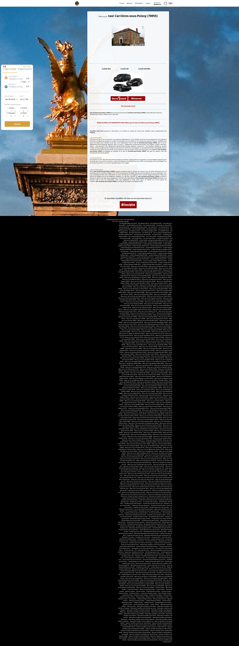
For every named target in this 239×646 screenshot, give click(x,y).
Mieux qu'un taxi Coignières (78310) (142, 307)
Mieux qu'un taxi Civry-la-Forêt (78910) (141, 305)
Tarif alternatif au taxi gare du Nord (161, 528)
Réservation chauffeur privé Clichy (147, 615)
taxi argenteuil (124, 251)
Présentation (139, 3)
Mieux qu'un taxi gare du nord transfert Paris (139, 462)
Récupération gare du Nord (156, 516)
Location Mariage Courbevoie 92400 (152, 244)
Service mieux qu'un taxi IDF (143, 563)
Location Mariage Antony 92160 (140, 246)
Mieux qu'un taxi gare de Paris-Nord (130, 458)
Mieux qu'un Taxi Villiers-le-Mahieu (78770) (138, 453)
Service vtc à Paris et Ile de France (130, 544)
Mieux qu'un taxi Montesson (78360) (152, 386)
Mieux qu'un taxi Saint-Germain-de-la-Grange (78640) (147, 417)
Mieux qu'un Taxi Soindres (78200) (143, 430)
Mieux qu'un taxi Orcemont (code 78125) (150, 395)
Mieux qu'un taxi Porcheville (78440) (134, 404)
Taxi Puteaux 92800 (151, 229)
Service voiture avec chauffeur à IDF (161, 563)
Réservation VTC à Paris (128, 537)
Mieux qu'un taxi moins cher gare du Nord (142, 479)
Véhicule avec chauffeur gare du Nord (135, 515)
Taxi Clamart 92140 (164, 227)
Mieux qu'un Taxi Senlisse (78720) (133, 432)
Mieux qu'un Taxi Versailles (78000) (149, 445)
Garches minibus (140, 591)
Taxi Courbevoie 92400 (149, 225)
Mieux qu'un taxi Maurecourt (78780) (134, 371)
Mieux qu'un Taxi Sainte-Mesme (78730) (151, 427)
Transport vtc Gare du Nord (158, 505)
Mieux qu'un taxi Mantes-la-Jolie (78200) (153, 363)
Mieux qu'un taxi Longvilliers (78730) (144, 359)
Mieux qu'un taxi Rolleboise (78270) (148, 412)
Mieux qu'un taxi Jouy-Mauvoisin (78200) (135, 352)
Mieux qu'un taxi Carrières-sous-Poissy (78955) (133, 296)
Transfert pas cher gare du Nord (150, 520)
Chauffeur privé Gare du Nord (129, 500)
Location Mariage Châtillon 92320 (158, 255)
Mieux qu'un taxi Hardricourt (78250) (146, 343)
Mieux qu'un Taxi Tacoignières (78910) (141, 434)
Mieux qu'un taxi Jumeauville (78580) (158, 352)
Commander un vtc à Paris (136, 541)
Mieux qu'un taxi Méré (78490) (159, 373)
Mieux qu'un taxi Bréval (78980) (135, 292)
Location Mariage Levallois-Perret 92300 (160, 246)
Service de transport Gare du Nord (144, 509)
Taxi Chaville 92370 (137, 238)
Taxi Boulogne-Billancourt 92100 (128, 223)
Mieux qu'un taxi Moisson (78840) (146, 382)
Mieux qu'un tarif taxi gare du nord (129, 485)
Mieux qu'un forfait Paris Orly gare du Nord (133, 492)
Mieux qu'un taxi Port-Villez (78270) (154, 404)
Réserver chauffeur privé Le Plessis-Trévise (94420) (137, 632)
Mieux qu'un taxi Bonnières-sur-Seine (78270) (135, 289)
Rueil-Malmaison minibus (153, 591)
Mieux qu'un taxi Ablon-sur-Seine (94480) (145, 576)
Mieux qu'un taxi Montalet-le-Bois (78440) (156, 384)
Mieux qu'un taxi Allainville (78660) (148, 268)
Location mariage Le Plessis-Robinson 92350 (155, 261)
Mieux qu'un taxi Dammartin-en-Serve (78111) (142, 313)
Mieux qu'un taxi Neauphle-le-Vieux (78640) (143, 391)
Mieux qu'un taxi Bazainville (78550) (141, 275)
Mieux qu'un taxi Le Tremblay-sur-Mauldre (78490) (142, 442)
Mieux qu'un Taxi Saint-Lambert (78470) (142, 421)
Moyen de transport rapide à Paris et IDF (153, 574)
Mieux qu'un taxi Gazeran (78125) (155, 333)
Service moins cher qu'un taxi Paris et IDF (160, 569)
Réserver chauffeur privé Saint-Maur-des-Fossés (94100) (142, 640)
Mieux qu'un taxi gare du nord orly (150, 485)
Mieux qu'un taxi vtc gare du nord (147, 472)
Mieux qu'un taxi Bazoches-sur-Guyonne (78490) (138, 277)
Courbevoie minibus (127, 595)
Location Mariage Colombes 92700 (137, 242)
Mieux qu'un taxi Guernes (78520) (155, 341)
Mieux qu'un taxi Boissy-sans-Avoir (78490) (144, 287)
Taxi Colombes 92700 (155, 223)
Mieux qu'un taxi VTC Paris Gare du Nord (139, 473)
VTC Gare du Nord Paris (155, 513)
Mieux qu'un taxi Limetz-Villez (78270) (161, 356)
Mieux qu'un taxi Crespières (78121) (147, 311)
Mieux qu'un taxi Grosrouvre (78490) (154, 337)
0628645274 (157, 3)
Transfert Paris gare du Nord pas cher (146, 526)
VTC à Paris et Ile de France (142, 550)
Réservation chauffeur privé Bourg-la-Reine (138, 612)
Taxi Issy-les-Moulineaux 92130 (138, 227)
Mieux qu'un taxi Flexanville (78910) (133, 322)
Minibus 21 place (150, 597)
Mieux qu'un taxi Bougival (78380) (158, 289)
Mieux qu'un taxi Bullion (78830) (162, 294)
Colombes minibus (134, 593)
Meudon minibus (127, 604)
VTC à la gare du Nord (131, 511)
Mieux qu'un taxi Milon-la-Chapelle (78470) (156, 380)
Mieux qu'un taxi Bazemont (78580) (161, 277)
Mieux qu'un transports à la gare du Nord (160, 496)
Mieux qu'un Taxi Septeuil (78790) (152, 432)
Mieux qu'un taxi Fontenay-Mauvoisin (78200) (142, 326)
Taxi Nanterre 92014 (143, 223)
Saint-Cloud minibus (133, 589)
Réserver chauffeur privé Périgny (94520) (139, 638)
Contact (147, 3)
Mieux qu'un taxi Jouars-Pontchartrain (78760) (142, 350)
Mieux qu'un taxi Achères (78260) (133, 270)
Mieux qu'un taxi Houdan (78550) (148, 346)
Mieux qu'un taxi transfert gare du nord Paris (139, 464)
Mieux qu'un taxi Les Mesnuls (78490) (145, 376)
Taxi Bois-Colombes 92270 (126, 234)
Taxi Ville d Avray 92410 (162, 238)
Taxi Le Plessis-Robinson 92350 (136, 236)
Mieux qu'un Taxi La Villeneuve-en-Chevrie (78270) (150, 449)
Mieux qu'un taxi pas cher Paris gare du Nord (158, 492)
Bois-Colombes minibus (165, 593)
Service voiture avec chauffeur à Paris (135, 557)
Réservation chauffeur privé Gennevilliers (140, 617)
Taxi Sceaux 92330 (151, 236)
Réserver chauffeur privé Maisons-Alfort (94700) (158, 628)
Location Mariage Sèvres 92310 (158, 259)
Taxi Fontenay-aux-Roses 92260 (142, 234)
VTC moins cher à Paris (151, 541)
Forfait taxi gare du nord (135, 531)
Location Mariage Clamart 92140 (141, 249)
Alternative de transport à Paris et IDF (146, 572)
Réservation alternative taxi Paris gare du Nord (146, 533)
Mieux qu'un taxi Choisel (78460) (153, 303)
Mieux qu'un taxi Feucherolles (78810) (148, 320)
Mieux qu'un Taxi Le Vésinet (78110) (134, 447)
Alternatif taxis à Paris (137, 554)
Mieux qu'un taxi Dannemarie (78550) (141, 315)
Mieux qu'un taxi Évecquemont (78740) (157, 318)
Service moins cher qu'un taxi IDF (157, 565)
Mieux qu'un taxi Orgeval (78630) (139, 397)
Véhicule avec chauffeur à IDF (140, 569)
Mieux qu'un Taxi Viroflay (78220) (135, 455)
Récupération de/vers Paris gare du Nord (155, 524)
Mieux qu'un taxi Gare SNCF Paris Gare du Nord (133, 494)
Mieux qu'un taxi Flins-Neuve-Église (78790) (156, 322)
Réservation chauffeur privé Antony (146, 606)
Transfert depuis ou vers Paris (136, 561)
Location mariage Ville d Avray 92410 (152, 264)
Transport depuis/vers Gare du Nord (159, 507)
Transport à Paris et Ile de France (162, 543)
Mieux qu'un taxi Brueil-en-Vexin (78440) (157, 292)
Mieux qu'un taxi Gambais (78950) (131, 330)
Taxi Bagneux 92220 (134, 231)
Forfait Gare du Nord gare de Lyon (148, 500)
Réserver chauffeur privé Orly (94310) (139, 636)
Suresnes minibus (166, 591)
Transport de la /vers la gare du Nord (161, 518)
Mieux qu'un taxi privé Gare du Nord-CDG (140, 490)
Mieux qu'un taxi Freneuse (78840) (141, 331)
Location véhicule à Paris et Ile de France (147, 546)
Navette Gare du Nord (136, 501)
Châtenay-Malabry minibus (144, 599)
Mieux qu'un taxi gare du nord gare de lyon (156, 475)
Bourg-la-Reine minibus (159, 599)
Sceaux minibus (154, 604)
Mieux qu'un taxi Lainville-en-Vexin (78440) (147, 354)
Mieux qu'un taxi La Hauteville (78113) (137, 345)
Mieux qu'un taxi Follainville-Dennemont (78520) (151, 324)
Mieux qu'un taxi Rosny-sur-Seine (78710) (135, 414)
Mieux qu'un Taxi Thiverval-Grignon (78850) (140, 438)
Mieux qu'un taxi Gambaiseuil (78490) (151, 330)
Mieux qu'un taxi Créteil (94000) (155, 586)
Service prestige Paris (151, 557)
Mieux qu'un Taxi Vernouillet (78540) (161, 444)
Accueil (122, 3)
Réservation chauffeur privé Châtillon (134, 614)
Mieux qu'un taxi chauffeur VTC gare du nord (151, 468)
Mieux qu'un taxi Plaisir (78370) (155, 401)
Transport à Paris (156, 537)
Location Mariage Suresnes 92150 (157, 251)
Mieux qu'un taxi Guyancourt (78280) (134, 341)
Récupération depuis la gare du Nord (140, 518)
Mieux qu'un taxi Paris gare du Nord (154, 466)
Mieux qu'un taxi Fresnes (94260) (145, 587)
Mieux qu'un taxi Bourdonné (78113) (145, 290)
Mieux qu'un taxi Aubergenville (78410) (146, 272)
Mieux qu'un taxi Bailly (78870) (153, 274)
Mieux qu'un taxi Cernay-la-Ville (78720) (129, 298)
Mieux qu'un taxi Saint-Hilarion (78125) (147, 419)
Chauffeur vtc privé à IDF (142, 567)
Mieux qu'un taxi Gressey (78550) (134, 337)
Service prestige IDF (124, 565)
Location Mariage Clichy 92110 (154, 247)
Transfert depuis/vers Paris (152, 552)
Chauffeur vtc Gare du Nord (140, 507)
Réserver (129, 3)
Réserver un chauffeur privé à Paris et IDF (146, 556)
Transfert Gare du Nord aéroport (133, 503)
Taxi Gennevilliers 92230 (138, 229)
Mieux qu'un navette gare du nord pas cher (159, 494)
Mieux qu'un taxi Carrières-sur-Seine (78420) (159, 296)
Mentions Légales (124, 221)
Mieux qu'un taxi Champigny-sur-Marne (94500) (141, 582)
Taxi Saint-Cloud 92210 (135, 232)
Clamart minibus (166, 600)
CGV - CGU (115, 221)
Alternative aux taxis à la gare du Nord (149, 511)
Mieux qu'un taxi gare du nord (146, 477)
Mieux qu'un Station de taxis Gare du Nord (159, 481)
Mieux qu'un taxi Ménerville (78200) (140, 373)
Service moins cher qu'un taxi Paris (132, 559)
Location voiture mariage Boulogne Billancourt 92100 (153, 240)
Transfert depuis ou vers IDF (158, 567)
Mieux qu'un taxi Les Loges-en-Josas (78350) (132, 358)
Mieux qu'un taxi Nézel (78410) (132, 393)
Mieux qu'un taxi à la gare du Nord (133, 475)
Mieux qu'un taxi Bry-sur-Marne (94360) (151, 580)
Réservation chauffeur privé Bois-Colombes (138, 610)
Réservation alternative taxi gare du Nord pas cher (157, 535)
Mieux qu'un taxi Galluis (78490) (162, 328)
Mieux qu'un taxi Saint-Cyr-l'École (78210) (151, 416)
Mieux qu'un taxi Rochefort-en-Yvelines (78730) (155, 410)
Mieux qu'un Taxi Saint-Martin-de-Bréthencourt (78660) (143, 423)
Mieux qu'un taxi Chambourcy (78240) (151, 298)
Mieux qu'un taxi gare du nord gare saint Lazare (158, 483)
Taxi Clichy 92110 (152, 227)
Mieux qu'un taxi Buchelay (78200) (143, 294)
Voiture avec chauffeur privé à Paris (134, 552)
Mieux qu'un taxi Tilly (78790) (154, 440)
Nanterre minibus (130, 591)
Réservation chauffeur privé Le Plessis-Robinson (142, 619)
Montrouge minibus (127, 602)
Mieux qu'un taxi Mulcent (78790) (145, 389)
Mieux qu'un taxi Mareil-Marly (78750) (135, 367)
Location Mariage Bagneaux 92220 (147, 253)
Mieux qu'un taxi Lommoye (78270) (154, 358)
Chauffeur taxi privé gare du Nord (156, 515)
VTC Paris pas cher (129, 550)
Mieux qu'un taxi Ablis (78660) (139, 266)
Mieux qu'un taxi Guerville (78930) (145, 339)
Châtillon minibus (138, 602)
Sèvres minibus (160, 589)
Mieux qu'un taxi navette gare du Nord (151, 458)
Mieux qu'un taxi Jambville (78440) (152, 348)
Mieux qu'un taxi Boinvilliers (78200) (140, 283)
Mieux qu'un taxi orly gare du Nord (139, 488)
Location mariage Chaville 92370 (132, 264)
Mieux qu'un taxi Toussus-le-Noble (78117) (133, 440)
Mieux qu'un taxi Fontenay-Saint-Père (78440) (140, 328)
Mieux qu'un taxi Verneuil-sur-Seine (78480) (138, 444)
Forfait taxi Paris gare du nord (135, 535)
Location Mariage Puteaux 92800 (138, 251)
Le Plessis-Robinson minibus (153, 600)
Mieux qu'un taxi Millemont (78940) (133, 380)
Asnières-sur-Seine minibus (127, 597)
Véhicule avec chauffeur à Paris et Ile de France (152, 544)
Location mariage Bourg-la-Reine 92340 (146, 262)
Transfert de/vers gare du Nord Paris (128, 529)
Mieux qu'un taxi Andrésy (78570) (153, 270)
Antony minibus (140, 597)
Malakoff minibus (149, 602)
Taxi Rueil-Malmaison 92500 (134, 225)
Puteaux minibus (123, 593)
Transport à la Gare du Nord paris (141, 505)
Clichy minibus (167, 595)
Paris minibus (132, 599)
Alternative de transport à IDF (138, 565)
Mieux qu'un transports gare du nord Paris (144, 487)
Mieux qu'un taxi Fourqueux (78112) (161, 331)
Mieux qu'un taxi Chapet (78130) (146, 300)
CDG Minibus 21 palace (162, 597)
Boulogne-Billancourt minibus (163, 602)
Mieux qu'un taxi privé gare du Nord (133, 466)
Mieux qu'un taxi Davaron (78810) (162, 315)
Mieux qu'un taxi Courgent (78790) (161, 309)
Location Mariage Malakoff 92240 (139, 255)
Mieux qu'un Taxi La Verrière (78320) (129, 445)
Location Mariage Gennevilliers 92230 (161, 249)
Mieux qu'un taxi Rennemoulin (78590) (160, 408)
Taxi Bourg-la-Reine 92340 (164, 236)
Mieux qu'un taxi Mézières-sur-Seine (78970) (141, 378)
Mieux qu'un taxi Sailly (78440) (156, 414)
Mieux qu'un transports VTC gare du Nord (134, 498)
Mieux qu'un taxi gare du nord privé (146, 460)
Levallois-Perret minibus (155, 595)
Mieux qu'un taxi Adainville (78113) (158, 266)
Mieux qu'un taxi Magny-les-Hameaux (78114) (158, 361)
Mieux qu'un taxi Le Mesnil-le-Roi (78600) (149, 374)
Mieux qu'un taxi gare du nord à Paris (137, 481)
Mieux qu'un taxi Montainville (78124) (134, 384)
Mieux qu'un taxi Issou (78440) (133, 348)
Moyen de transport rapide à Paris (154, 561)
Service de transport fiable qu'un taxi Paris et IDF (134, 571)
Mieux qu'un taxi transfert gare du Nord (132, 457)
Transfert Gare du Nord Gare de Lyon (153, 503)
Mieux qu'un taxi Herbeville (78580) (158, 345)
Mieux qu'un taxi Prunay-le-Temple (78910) (150, 406)
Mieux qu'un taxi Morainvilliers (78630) (151, 388)
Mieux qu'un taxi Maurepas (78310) (154, 371)
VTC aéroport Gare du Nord (150, 501)
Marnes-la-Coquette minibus (147, 589)
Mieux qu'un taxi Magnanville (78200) (135, 361)
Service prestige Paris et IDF (127, 572)
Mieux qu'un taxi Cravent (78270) (128, 311)
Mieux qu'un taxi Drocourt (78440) (127, 317)
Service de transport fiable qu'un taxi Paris (154, 559)
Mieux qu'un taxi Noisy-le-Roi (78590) (152, 393)
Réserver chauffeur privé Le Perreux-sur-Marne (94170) (151, 627)
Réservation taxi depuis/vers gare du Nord (155, 531)
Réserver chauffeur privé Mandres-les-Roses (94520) (135, 630)
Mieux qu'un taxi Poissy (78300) (146, 402)
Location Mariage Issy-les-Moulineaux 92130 (132, 247)
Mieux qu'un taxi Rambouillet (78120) (138, 408)
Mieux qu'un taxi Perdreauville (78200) (135, 401)
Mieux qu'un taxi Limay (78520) (141, 356)
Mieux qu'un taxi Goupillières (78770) (144, 335)
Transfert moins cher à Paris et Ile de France (141, 543)
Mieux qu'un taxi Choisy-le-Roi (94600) (135, 586)
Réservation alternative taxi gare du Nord (140, 528)
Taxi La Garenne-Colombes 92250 (162, 232)
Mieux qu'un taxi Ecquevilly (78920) (147, 317)
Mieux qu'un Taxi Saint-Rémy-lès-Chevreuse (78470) (144, 429)
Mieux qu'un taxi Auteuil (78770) (135, 274)
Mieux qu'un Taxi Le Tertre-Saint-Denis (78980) (139, 436)
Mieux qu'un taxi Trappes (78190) (162, 438)
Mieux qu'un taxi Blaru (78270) (159, 283)
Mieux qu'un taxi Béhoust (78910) (131, 279)
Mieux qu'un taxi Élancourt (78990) (135, 318)
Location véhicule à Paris (157, 539)
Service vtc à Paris (166, 537)
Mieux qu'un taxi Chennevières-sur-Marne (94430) (140, 584)
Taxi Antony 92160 (124, 227)
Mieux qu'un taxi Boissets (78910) (149, 285)
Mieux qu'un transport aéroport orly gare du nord (134, 496)
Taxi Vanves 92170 (147, 232)
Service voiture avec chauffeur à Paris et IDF (159, 571)
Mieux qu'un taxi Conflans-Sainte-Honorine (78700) (137, 309)
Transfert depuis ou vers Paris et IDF (131, 574)
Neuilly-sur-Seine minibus (141, 595)
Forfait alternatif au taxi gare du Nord (150, 529)
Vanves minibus (131, 606)
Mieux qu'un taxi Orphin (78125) (159, 397)
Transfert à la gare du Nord (140, 516)
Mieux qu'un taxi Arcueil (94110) (134, 578)
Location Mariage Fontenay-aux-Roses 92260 (137, 259)
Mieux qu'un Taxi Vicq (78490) (154, 447)
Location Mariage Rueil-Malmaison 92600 (130, 244)
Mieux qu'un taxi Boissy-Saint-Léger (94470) (156, 578)
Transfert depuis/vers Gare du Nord (130, 520)
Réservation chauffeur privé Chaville (155, 614)
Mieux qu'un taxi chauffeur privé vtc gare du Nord (157, 457)
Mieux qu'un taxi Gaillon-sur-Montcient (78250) (132, 333)
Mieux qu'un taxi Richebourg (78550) (131, 410)
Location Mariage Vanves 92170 (145, 257)
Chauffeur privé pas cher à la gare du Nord (136, 513)
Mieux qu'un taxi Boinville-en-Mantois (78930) (143, 281)
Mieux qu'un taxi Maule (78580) (148, 369)
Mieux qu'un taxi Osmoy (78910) (144, 399)
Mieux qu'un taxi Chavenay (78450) (133, 303)
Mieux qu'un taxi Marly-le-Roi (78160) (128, 369)
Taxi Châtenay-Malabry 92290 (149, 231)
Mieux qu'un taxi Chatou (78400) (134, 302)
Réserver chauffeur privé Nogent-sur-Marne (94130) (143, 634)
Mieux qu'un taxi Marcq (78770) (144, 365)
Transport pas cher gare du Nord (135, 522)
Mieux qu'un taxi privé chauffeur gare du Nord (155, 470)
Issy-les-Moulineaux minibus (141, 604)
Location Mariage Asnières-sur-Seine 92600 (159, 242)
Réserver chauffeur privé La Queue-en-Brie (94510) (142, 625)
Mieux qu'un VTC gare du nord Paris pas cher (159, 498)
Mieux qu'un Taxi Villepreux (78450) (148, 451)
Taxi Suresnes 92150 (163, 229)
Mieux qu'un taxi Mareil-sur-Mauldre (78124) (159, 367)
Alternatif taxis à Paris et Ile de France (154, 554)
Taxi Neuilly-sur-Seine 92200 (163, 225)
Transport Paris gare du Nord (134, 524)
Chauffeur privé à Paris (143, 539)
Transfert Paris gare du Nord (153, 522)
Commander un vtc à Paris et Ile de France (142, 548)
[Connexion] (165, 4)
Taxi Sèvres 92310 (156, 234)
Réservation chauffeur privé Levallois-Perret (141, 621)
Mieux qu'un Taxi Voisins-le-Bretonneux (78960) (158, 455)
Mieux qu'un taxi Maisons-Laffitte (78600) (130, 363)
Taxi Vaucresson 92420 (149, 238)
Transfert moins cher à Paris (142, 537)
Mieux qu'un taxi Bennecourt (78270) (152, 279)
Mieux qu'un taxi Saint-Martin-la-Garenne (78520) (148, 425)
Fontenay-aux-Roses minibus (137, 600)
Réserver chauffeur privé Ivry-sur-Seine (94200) (138, 623)
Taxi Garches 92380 (125, 238)
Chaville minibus (159, 587)
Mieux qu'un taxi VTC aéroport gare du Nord (132, 483)
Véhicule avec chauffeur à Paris (127, 539)
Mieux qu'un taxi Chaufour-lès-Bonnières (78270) (158, 302)
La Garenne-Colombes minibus (149, 593)
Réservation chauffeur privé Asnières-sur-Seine (143, 608)
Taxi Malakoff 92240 (163, 231)
